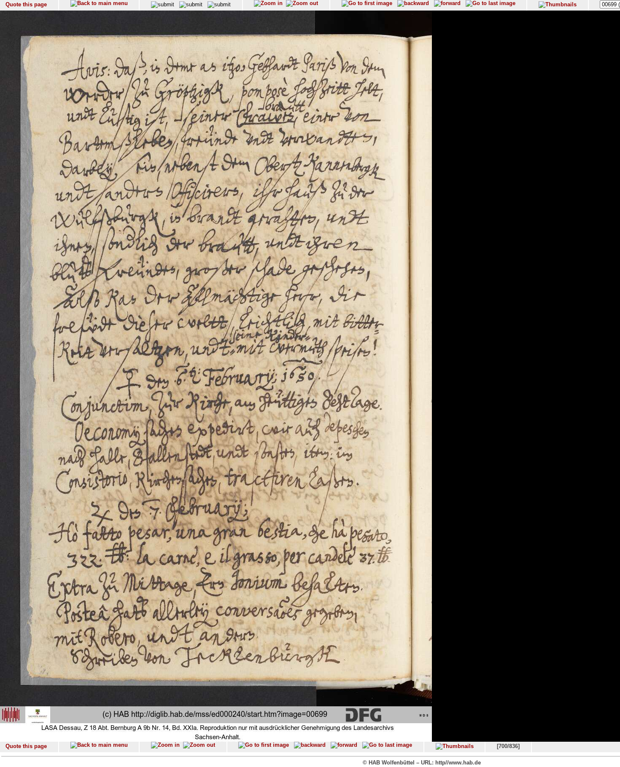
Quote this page (26, 4)
